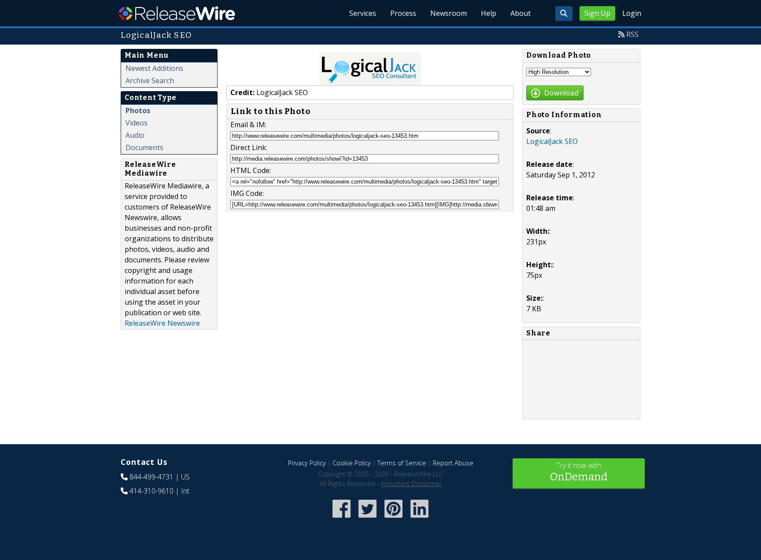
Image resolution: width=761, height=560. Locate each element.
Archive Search (150, 80)
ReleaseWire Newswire (162, 323)
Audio (135, 135)
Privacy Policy (307, 463)
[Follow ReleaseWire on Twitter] (367, 518)
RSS (632, 34)
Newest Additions (154, 68)
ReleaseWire (176, 13)
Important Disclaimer (411, 483)
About (520, 13)
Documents (144, 147)
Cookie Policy (351, 463)
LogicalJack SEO (552, 141)
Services (362, 13)
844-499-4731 (151, 477)
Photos (138, 110)
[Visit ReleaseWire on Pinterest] (393, 518)
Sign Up (597, 13)
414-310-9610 (151, 491)
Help (488, 13)
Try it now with (578, 472)
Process (403, 13)
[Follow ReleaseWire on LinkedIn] (419, 518)
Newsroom (448, 13)
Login (631, 13)
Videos (137, 123)
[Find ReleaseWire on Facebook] (341, 518)
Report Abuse (453, 463)
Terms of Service (401, 463)
